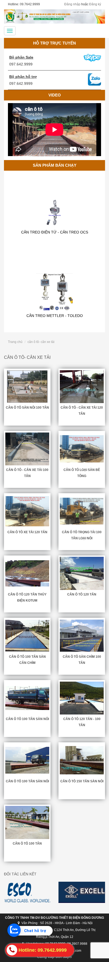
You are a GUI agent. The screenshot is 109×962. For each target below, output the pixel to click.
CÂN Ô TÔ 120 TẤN (81, 594)
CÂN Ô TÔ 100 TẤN (27, 843)
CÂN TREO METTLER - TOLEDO (54, 300)
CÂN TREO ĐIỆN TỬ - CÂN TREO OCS (54, 217)
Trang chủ (15, 342)
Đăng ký (95, 4)
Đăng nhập (72, 4)
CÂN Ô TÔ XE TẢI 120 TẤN (27, 532)
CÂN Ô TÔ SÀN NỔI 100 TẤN (27, 407)
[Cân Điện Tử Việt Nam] (54, 16)
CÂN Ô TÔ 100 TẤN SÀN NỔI (27, 719)
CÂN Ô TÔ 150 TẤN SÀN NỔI (81, 781)
